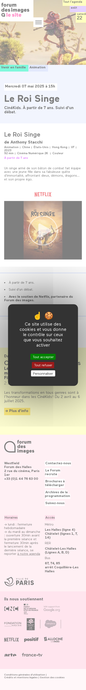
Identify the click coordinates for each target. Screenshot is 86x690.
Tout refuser (43, 365)
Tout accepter (43, 357)
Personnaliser (43, 373)
